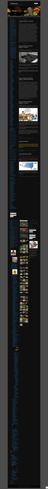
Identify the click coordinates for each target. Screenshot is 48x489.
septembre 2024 (11, 73)
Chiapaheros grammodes (15, 284)
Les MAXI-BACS (11, 189)
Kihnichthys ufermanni (15, 302)
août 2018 (11, 120)
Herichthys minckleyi (15, 297)
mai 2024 (11, 76)
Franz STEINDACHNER (14, 464)
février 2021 (11, 103)
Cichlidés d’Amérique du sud (15, 331)
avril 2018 (11, 122)
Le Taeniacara (11, 164)
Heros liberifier (14, 404)
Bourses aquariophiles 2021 (14, 265)
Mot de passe (11, 214)
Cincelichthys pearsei (15, 288)
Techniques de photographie (13, 208)
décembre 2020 (11, 104)
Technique (11, 206)
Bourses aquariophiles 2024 (14, 263)
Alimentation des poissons (13, 128)
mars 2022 (11, 94)
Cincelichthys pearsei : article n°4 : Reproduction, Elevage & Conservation (13, 57)
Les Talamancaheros (12, 199)
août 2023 (11, 82)
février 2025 (11, 70)
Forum (20, 16)
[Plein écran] (27, 226)
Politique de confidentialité (20, 486)
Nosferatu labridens (15, 309)
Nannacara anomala (15, 416)
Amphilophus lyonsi (15, 282)
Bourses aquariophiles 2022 (13, 138)
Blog (18, 16)
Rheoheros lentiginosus (15, 318)
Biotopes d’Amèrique (14, 473)
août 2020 (11, 107)
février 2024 (11, 78)
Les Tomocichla (14, 323)
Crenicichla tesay (16, 396)
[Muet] (26, 226)
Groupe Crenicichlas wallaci (13, 159)
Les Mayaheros (13, 306)
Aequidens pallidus (15, 336)
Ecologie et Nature (13, 455)
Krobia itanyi (14, 411)
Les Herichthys (11, 184)
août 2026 (11, 60)
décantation (30, 98)
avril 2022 (11, 93)
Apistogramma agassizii (15, 340)
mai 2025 (11, 69)
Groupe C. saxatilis (16, 388)
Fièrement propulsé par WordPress (26, 486)
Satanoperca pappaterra (15, 420)
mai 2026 (11, 62)
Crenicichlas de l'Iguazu (12, 145)
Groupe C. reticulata (16, 374)
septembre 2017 (11, 125)
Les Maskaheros (14, 304)
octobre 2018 (11, 119)
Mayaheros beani (15, 307)
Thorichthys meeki (15, 322)
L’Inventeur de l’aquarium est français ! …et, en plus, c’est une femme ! (15, 460)
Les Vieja (11, 202)
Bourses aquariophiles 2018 (13, 132)
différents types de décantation (25, 159)
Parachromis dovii (15, 312)
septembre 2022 (11, 90)
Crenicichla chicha (16, 354)
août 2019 (11, 114)
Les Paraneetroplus (14, 313)
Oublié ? (14, 216)
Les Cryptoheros (11, 177)
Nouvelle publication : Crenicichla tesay (14, 220)
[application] (24, 224)
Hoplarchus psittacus (15, 409)
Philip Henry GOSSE (14, 461)
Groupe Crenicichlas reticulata (13, 156)
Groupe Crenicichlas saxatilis (13, 157)
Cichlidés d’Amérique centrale (15, 275)
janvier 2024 (11, 79)
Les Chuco (13, 285)
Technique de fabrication (14, 446)
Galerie (11, 148)
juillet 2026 (11, 61)
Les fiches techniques (23, 150)
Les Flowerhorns (14, 276)
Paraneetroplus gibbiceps (15, 314)
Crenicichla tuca (16, 368)
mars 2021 (11, 102)
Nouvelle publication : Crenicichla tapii (14, 223)
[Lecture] (20, 226)
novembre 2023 (11, 80)
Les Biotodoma (11, 170)
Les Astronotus (13, 332)
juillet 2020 (11, 108)
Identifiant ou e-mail (12, 212)
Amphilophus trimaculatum (16, 283)
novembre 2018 (11, 118)
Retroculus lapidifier (15, 316)
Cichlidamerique (14, 3)
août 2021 (11, 99)
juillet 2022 (11, 91)
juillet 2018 (11, 121)
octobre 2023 (11, 81)
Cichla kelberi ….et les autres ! (15, 286)
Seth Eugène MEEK (14, 462)
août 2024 (11, 74)
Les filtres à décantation (23, 141)
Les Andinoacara (12, 168)
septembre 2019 (11, 113)
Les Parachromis (12, 194)
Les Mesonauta (11, 191)
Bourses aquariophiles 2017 (13, 131)
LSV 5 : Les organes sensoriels (15, 443)
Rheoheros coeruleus (15, 317)
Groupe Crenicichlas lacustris (13, 153)
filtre (32, 98)
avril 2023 (11, 85)
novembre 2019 (11, 112)
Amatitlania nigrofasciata (15, 278)
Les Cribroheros (14, 289)
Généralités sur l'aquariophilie (13, 149)
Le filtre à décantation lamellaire (25, 154)
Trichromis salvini (15, 325)
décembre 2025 (11, 65)
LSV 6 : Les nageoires (14, 444)
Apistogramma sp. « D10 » (15, 341)
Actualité (13, 16)
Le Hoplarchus (11, 162)
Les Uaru (13, 422)
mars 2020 (11, 110)
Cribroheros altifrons (15, 290)
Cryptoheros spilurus (15, 293)
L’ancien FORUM (13, 471)
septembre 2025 (11, 66)
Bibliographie (11, 129)
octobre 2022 (11, 89)
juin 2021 (11, 100)
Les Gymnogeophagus (12, 183)
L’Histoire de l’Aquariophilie (14, 457)
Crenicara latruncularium (15, 345)
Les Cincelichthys (12, 173)
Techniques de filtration (24, 98)
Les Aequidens (11, 166)
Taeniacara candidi (15, 421)
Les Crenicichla (14, 346)
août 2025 (11, 67)
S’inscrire (11, 217)
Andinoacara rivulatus (15, 337)
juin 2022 (11, 92)
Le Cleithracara (11, 161)
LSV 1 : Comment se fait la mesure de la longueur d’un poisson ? (15, 439)
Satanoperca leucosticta (15, 419)
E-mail (30, 229)
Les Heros (11, 185)
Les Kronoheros (11, 188)
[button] (21, 242)
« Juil (30, 225)
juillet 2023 (11, 83)
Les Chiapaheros (12, 171)
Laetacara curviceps (15, 412)
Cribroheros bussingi (15, 291)
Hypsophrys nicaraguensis (15, 299)
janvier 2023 (11, 87)
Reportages (11, 204)
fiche (32, 138)
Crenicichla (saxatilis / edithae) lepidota (16, 394)
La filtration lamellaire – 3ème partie (26, 21)
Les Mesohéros (11, 190)
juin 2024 (11, 75)
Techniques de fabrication (12, 207)
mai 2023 (11, 84)
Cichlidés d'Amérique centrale (13, 142)
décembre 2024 (11, 71)
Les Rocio (11, 197)
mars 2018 (11, 123)
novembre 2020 (11, 105)
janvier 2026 (11, 64)
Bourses (11, 130)
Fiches (16, 16)
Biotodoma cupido (15, 342)
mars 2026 (11, 63)
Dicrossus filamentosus (15, 399)
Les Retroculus (11, 195)
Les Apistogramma (12, 169)
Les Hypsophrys (11, 186)
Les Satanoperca (12, 198)
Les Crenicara (11, 174)
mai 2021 (11, 101)
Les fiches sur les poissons (13, 179)
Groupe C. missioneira (16, 370)
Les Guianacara (11, 182)
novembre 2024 (11, 72)
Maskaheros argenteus (15, 305)
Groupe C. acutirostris (16, 357)
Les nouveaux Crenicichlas (13, 193)
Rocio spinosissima (15, 319)
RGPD (10, 205)
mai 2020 (11, 109)
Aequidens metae (15, 335)
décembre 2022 (11, 88)
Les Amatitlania (11, 167)
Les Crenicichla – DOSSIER (13, 175)
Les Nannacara (13, 415)
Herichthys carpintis (15, 296)
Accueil (11, 16)
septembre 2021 (11, 98)
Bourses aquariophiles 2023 (13, 139)
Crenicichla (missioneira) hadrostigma (16, 373)
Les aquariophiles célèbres (13, 458)
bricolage (33, 150)
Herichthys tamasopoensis (15, 298)
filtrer (37, 176)
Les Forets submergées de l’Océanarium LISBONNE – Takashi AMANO (15, 479)
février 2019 (11, 116)
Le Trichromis (11, 165)
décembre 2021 (11, 96)
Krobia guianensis (15, 410)
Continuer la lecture (21, 73)
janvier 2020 (11, 111)
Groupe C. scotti (15, 395)
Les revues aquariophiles (12, 196)
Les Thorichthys (11, 200)
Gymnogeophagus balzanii (16, 402)
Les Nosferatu (13, 308)
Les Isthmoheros (12, 187)
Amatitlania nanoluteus (15, 277)
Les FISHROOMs (12, 181)
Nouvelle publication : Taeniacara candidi (14, 242)
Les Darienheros (11, 178)
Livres (10, 203)
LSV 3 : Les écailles (14, 442)
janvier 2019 (11, 117)
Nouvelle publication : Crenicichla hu (14, 224)
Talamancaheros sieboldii (15, 321)
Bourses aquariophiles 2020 (13, 135)
